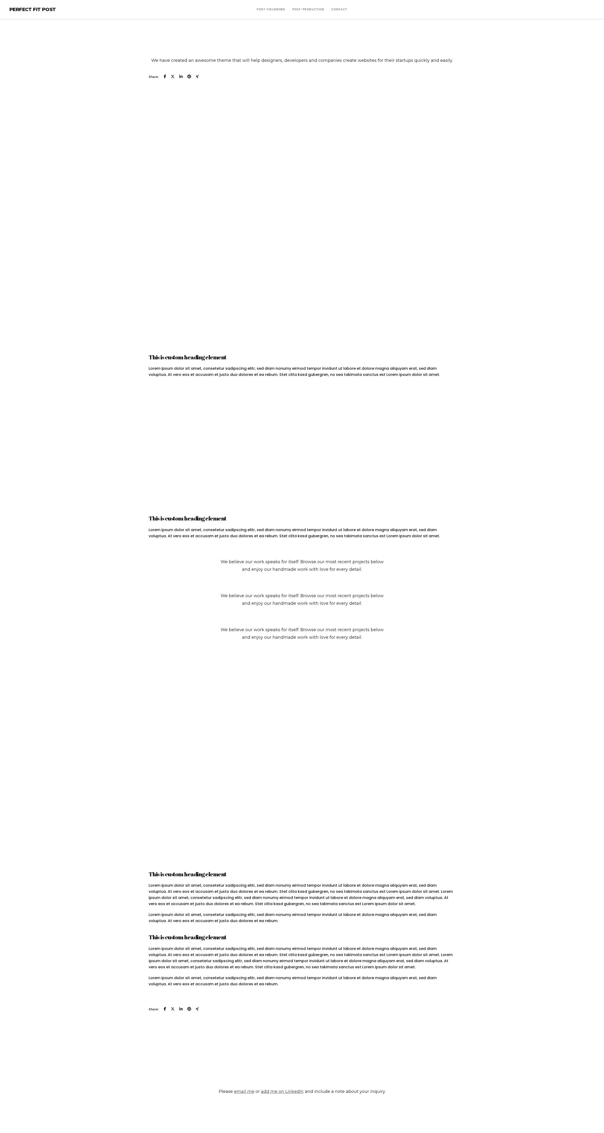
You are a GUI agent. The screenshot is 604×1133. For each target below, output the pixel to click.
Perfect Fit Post (32, 9)
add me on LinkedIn (282, 1091)
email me (244, 1091)
